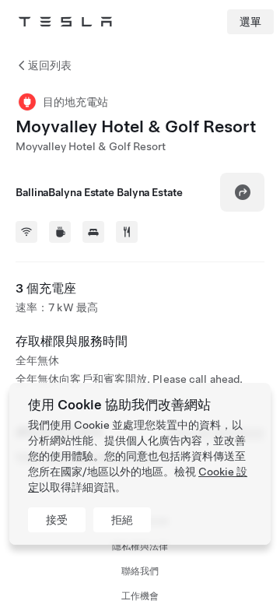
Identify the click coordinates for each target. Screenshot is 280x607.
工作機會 (140, 596)
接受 (57, 520)
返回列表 (50, 65)
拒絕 (122, 520)
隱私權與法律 (140, 546)
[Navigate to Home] (65, 21)
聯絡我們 (140, 571)
